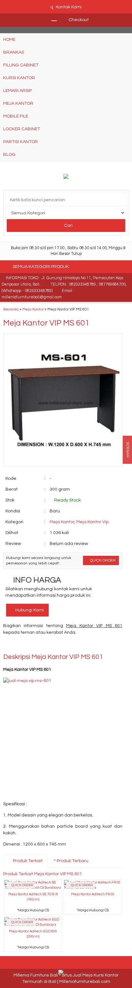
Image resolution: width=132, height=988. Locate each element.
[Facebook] (8, 646)
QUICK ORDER (102, 560)
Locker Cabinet (21, 129)
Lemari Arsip (17, 90)
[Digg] (43, 646)
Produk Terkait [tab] (27, 861)
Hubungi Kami (29, 610)
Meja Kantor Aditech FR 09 (92, 894)
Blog (9, 154)
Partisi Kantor (20, 142)
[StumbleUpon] (89, 646)
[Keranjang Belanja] (51, 20)
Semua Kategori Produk (41, 266)
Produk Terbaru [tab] (72, 861)
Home (9, 39)
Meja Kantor (18, 103)
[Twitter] (20, 646)
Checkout (78, 20)
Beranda (11, 309)
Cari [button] (68, 225)
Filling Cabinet (20, 65)
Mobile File (15, 116)
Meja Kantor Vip (92, 522)
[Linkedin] (66, 646)
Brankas (13, 52)
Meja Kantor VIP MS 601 (46, 323)
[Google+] (31, 646)
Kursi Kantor (19, 78)
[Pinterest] (77, 646)
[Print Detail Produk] (100, 646)
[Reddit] (54, 646)
